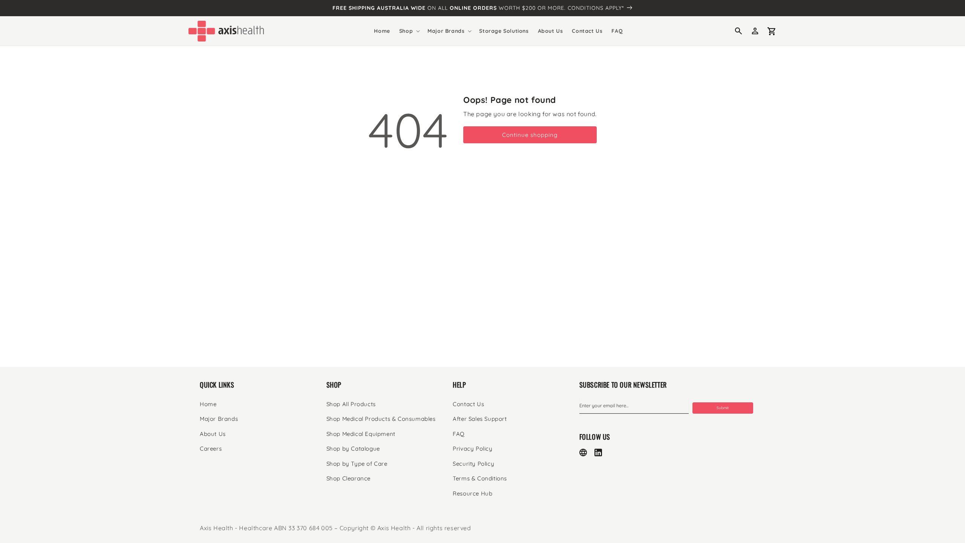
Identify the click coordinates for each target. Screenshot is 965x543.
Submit (723, 407)
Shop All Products (351, 404)
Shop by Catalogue (353, 448)
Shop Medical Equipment (360, 433)
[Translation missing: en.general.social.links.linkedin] (598, 452)
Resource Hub (472, 493)
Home (208, 404)
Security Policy (473, 463)
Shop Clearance (348, 478)
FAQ (459, 433)
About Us (213, 433)
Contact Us (468, 404)
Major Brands (219, 418)
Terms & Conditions (480, 478)
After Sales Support (480, 418)
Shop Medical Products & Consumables (381, 418)
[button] (409, 31)
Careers (211, 448)
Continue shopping (530, 134)
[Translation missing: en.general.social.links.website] (583, 452)
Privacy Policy (472, 448)
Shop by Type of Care (357, 463)
